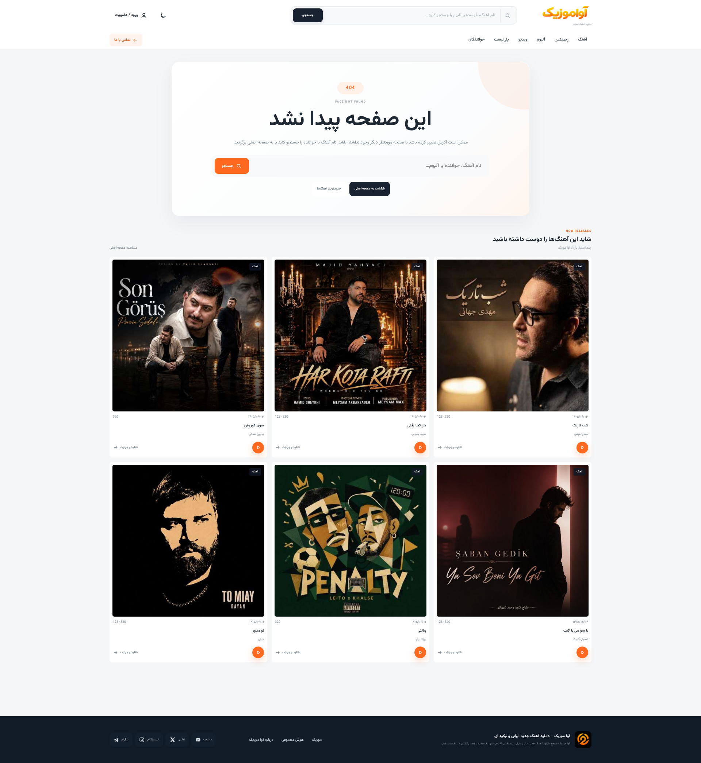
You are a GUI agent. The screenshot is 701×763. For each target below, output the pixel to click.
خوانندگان (476, 40)
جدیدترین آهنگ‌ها (329, 188)
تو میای (258, 630)
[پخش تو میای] (258, 652)
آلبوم (541, 40)
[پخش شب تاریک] (582, 447)
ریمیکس (561, 40)
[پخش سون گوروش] (258, 447)
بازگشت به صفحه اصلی (370, 188)
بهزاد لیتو (421, 639)
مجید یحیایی (418, 434)
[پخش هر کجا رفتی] (420, 447)
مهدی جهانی (581, 434)
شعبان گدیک (580, 639)
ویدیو (522, 40)
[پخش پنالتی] (420, 652)
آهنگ (582, 40)
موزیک (317, 740)
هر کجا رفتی (416, 425)
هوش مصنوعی (292, 740)
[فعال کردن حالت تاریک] (163, 15)
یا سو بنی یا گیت (575, 630)
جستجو (308, 15)
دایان (261, 639)
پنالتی (422, 630)
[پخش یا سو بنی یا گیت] (582, 652)
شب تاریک (580, 425)
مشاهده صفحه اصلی (123, 247)
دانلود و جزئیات (453, 447)
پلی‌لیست (501, 40)
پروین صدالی (256, 434)
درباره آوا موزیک (261, 740)
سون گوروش (254, 425)
